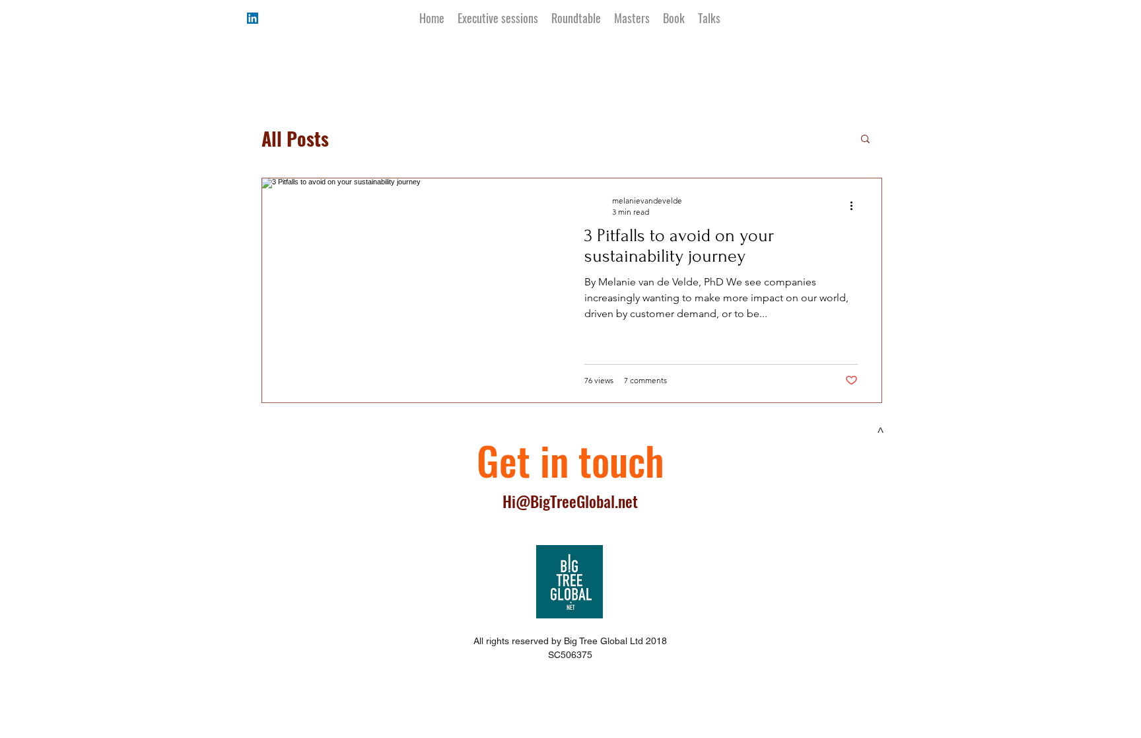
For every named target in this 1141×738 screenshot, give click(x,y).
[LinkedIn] (252, 18)
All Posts (295, 138)
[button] (865, 140)
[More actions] (856, 205)
